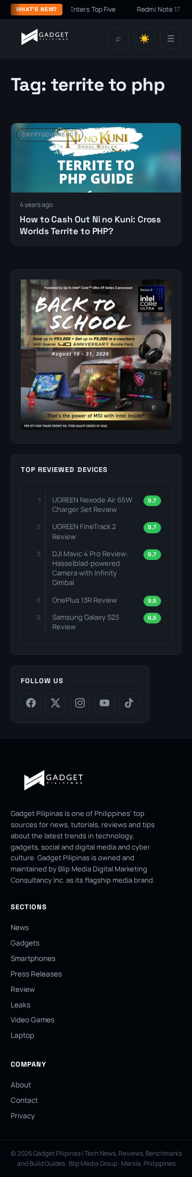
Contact (24, 1100)
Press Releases (36, 974)
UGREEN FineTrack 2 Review (84, 531)
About (21, 1085)
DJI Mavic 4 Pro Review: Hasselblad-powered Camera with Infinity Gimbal (90, 568)
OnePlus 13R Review (84, 600)
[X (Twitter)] (55, 703)
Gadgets (25, 943)
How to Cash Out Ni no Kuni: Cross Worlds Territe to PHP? (90, 225)
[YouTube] (104, 703)
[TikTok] (129, 703)
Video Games (32, 1019)
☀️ (144, 38)
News (20, 927)
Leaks (20, 1005)
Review (23, 989)
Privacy (23, 1115)
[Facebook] (31, 703)
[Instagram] (80, 703)
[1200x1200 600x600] (96, 427)
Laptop (22, 1035)
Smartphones (33, 958)
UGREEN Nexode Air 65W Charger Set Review (92, 504)
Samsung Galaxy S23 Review (85, 621)
